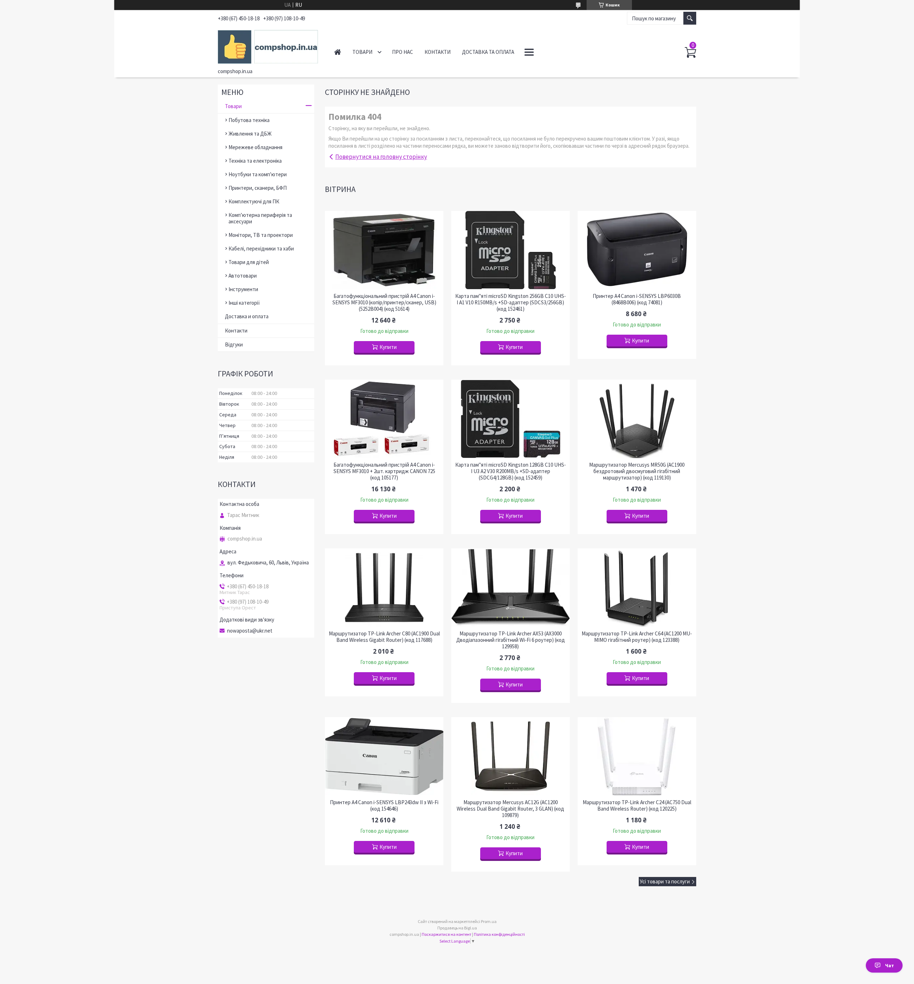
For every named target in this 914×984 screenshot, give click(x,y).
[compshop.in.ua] (268, 45)
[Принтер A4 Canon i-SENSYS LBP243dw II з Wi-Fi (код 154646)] (384, 756)
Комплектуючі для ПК (253, 201)
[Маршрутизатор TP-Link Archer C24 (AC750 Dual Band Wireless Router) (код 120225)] (637, 756)
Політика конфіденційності (499, 934)
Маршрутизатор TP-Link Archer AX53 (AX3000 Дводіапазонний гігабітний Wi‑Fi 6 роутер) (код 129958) (510, 640)
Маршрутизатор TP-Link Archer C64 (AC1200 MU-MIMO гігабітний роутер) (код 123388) (637, 636)
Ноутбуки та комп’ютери (257, 174)
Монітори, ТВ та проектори (260, 235)
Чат (889, 965)
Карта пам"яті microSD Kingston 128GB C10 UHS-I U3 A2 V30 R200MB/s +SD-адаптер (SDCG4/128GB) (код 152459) (510, 471)
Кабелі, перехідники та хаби (261, 248)
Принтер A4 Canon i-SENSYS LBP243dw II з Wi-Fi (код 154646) (384, 805)
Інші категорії (244, 302)
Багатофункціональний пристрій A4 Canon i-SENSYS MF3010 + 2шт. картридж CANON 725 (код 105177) (384, 471)
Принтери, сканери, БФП (257, 187)
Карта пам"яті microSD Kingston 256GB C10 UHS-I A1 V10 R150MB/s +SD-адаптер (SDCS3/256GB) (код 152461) (510, 302)
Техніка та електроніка (255, 160)
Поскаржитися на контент (446, 934)
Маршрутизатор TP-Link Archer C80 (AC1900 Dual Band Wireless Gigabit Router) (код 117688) (384, 636)
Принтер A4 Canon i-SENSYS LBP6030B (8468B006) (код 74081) (637, 299)
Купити (388, 347)
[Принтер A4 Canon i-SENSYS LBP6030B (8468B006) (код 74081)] (637, 250)
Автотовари (242, 275)
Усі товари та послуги (665, 881)
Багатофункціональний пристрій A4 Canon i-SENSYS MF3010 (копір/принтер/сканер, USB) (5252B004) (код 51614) (384, 302)
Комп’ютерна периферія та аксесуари (260, 218)
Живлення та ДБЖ (250, 133)
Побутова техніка (249, 120)
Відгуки (234, 344)
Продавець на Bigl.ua (457, 927)
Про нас (402, 52)
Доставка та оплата (488, 52)
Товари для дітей (248, 262)
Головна (337, 52)
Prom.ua (489, 921)
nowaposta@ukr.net (249, 631)
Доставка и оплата (246, 316)
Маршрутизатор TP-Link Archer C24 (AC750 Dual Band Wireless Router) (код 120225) (637, 805)
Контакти (438, 52)
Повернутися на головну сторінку (381, 157)
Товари (362, 52)
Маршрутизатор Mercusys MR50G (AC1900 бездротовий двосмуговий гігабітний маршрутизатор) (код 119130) (636, 471)
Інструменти (243, 289)
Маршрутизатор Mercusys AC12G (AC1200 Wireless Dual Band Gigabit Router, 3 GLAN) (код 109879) (510, 808)
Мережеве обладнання (255, 147)
